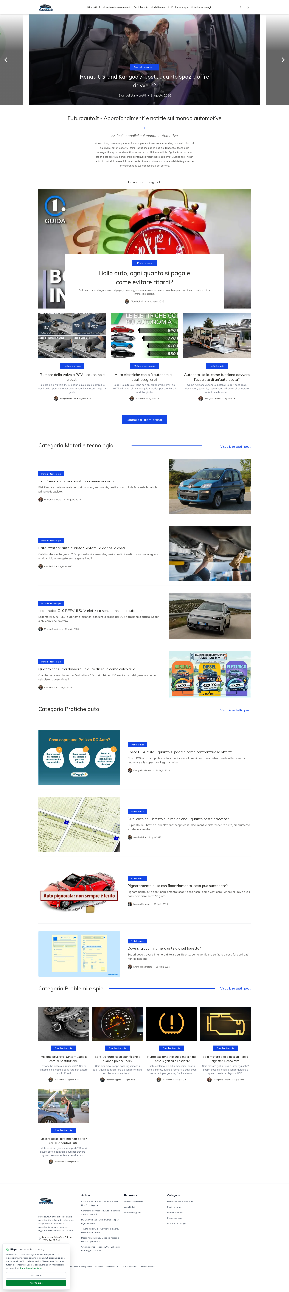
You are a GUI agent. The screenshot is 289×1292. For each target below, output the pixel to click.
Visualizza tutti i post (235, 446)
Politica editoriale (130, 1267)
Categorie (173, 1195)
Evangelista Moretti (133, 1201)
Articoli (86, 1195)
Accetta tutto (36, 1282)
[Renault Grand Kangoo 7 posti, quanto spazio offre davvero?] (144, 59)
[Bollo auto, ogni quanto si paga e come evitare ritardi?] (144, 249)
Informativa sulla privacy (81, 1267)
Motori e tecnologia (201, 7)
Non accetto (36, 1275)
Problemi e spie (179, 7)
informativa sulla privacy (30, 1268)
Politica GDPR (112, 1267)
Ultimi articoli (93, 7)
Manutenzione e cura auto (117, 7)
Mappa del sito (148, 1267)
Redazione (131, 1195)
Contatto (99, 1267)
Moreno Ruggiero (132, 1212)
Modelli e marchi (160, 7)
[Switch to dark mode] (248, 7)
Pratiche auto (141, 7)
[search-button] (240, 7)
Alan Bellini (129, 1207)
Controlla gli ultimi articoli (144, 420)
